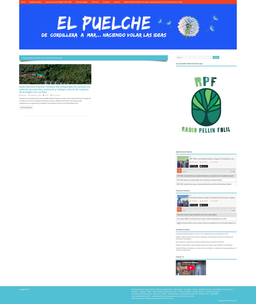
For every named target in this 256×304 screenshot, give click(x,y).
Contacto (106, 2)
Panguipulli (142, 291)
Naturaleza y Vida (204, 294)
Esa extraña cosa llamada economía (142, 294)
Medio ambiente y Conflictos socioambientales (158, 289)
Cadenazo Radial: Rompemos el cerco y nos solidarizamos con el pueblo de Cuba (202, 234)
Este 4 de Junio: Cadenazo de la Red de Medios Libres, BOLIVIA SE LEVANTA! (200, 242)
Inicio (23, 2)
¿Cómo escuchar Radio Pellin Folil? (58, 2)
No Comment (56, 95)
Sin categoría (187, 289)
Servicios (95, 2)
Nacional (195, 289)
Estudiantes (135, 291)
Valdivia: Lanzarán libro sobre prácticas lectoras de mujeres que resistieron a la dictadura (204, 245)
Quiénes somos (35, 2)
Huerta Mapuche (217, 289)
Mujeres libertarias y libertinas (188, 294)
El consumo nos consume (212, 291)
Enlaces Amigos (82, 2)
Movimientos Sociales (205, 289)
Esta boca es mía (228, 289)
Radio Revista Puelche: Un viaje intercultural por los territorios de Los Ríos (153, 2)
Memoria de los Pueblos (160, 294)
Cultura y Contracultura (184, 291)
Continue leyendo (26, 107)
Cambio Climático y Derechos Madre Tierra (164, 291)
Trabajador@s (214, 294)
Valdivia (149, 291)
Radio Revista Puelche (138, 289)
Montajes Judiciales (173, 294)
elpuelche (23, 95)
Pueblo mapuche (177, 289)
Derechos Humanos (198, 291)
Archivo (117, 2)
